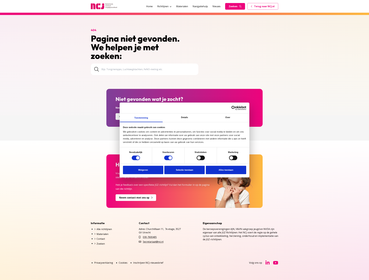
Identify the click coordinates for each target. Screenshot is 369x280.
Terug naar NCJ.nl (264, 7)
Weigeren (143, 170)
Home (149, 6)
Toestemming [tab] (141, 118)
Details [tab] (184, 117)
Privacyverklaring (103, 262)
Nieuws (216, 6)
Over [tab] (227, 117)
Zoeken (233, 6)
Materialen (182, 6)
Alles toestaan (226, 170)
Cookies (123, 262)
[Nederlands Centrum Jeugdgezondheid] (104, 6)
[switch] (168, 158)
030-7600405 (150, 237)
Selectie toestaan (184, 170)
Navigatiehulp (200, 6)
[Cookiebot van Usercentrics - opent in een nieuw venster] (233, 108)
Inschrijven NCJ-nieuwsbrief (148, 262)
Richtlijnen (163, 6)
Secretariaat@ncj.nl (153, 241)
